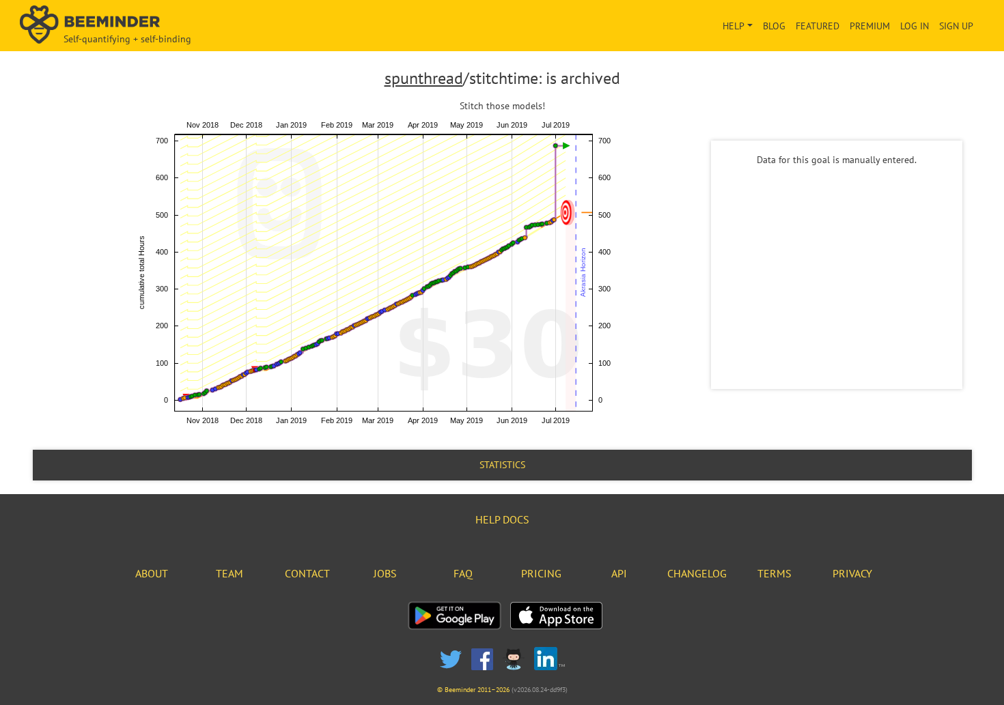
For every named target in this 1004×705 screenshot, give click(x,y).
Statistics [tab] (502, 465)
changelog (697, 573)
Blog (774, 26)
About (151, 573)
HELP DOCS (502, 519)
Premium (870, 26)
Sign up (956, 26)
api (619, 573)
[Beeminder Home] (173, 25)
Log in (914, 26)
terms (774, 573)
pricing (541, 573)
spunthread (424, 78)
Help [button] (733, 26)
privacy (852, 573)
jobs (385, 573)
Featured (817, 26)
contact (307, 573)
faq (463, 573)
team (229, 573)
